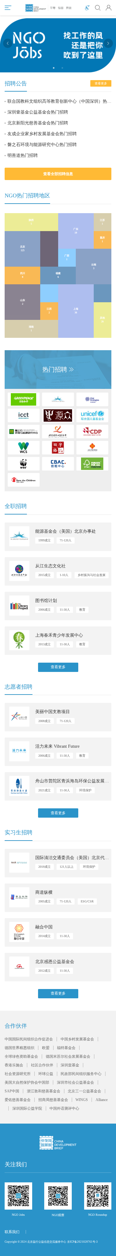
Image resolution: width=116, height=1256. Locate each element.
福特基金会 (66, 1048)
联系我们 (12, 1232)
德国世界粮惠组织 (19, 1048)
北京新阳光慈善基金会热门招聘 (37, 123)
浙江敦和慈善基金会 (43, 1091)
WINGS (81, 1100)
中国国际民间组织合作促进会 (29, 1039)
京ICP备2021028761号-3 (82, 1241)
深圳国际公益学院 (27, 1108)
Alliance (102, 1100)
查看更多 (58, 667)
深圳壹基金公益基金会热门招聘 (37, 112)
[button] (7, 43)
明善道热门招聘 (22, 155)
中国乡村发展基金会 (77, 1039)
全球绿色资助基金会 (21, 1056)
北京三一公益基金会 (84, 1091)
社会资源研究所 (18, 1074)
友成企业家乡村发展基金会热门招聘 (42, 133)
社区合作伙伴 (42, 1065)
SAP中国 (12, 1091)
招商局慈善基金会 (53, 1100)
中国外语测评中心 (64, 1108)
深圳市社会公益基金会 (75, 1082)
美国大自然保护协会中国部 (27, 1082)
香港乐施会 (14, 1065)
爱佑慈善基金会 (18, 1100)
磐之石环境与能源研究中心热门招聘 (42, 144)
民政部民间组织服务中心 (81, 1074)
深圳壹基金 (70, 1065)
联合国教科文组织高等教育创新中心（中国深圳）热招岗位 (59, 101)
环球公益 (45, 1074)
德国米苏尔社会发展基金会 (68, 1056)
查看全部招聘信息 (58, 174)
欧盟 (45, 1048)
